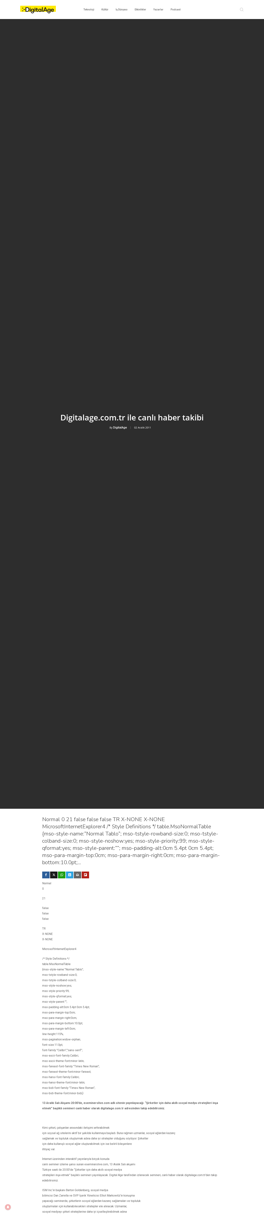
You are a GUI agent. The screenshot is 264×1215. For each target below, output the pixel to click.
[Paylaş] (46, 875)
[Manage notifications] (8, 1207)
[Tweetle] (53, 875)
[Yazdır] (77, 875)
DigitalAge (120, 427)
